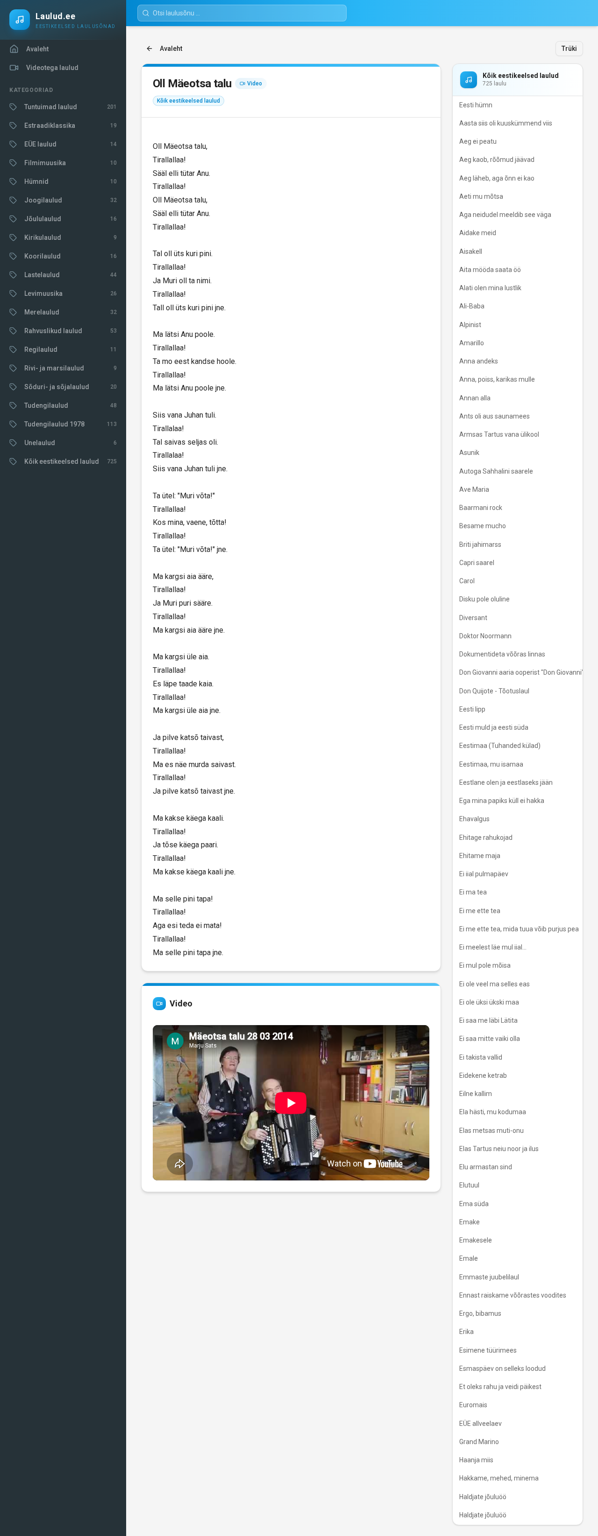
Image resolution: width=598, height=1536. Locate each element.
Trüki (569, 48)
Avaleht (171, 48)
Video (254, 83)
